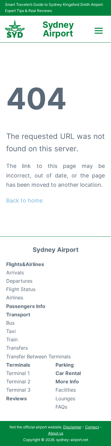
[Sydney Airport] (15, 29)
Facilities (66, 390)
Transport (18, 314)
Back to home (24, 200)
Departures (19, 281)
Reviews (16, 398)
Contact (92, 427)
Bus (10, 323)
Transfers (17, 348)
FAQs (61, 407)
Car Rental (68, 373)
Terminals (18, 365)
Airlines (14, 297)
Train (12, 339)
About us (55, 433)
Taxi (11, 331)
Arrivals (15, 272)
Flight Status (20, 289)
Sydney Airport (58, 29)
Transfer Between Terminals (38, 356)
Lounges (65, 398)
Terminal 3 (18, 390)
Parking (65, 365)
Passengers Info (25, 306)
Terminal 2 (18, 381)
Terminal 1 (18, 373)
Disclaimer (72, 427)
